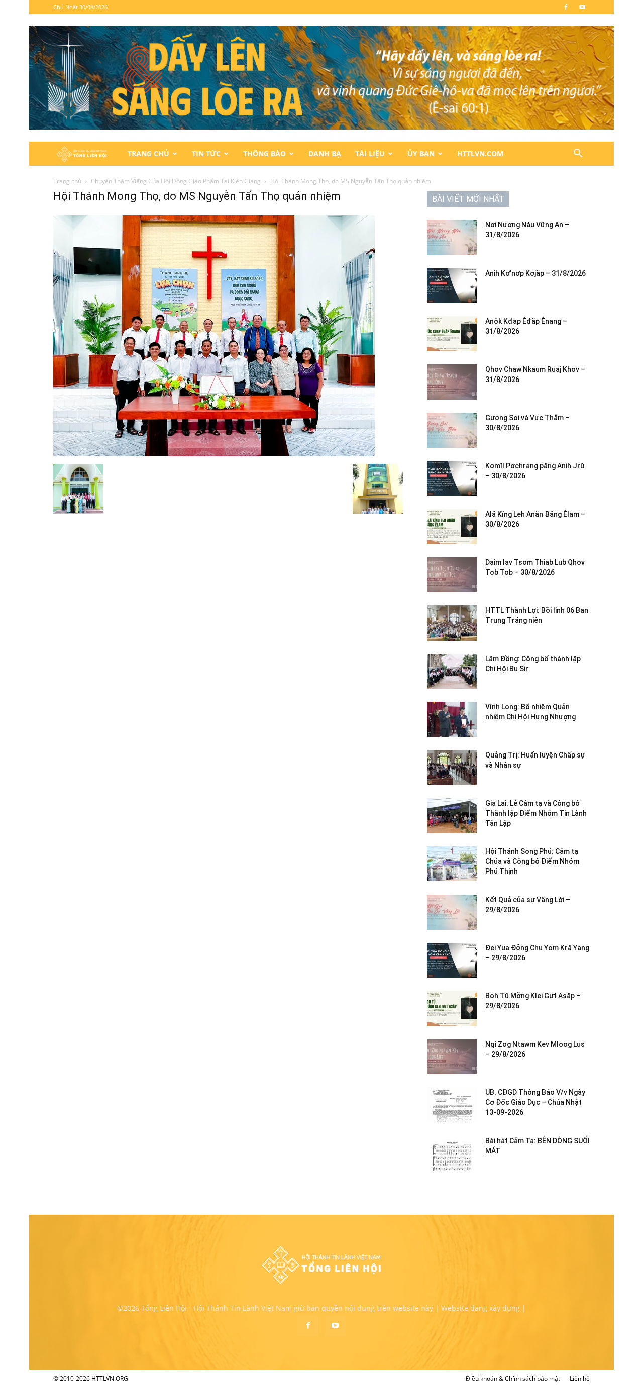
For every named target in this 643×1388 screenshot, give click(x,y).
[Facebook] (565, 7)
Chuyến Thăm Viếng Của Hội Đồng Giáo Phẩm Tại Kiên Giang (176, 181)
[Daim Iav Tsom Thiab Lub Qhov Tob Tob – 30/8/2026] (452, 574)
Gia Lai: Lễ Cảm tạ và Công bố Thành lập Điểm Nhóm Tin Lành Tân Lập (536, 813)
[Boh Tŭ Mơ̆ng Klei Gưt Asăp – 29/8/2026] (452, 1008)
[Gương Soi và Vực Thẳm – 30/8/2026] (452, 430)
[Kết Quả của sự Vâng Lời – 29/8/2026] (452, 912)
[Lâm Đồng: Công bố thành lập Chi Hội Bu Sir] (452, 671)
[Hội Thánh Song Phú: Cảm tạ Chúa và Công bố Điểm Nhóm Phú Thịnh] (452, 863)
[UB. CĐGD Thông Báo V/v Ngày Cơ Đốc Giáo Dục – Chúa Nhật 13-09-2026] (452, 1104)
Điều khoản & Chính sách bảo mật (513, 1378)
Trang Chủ (148, 153)
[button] (578, 154)
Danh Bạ (324, 153)
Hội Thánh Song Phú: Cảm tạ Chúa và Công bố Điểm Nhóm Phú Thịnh (532, 861)
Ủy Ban (421, 153)
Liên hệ (580, 1378)
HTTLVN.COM (480, 153)
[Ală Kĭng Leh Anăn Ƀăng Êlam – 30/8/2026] (452, 526)
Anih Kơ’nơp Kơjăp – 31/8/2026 (535, 273)
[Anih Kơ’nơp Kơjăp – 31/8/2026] (452, 285)
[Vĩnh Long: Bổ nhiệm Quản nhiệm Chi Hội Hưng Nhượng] (452, 719)
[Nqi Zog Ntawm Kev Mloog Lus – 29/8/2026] (452, 1056)
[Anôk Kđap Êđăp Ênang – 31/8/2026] (452, 333)
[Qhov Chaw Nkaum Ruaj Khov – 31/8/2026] (452, 382)
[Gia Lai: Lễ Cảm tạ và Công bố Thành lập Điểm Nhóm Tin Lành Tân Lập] (452, 815)
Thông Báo (264, 153)
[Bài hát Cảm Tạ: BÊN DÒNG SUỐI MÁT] (452, 1153)
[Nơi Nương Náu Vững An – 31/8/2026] (452, 237)
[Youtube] (582, 7)
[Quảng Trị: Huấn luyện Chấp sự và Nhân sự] (452, 767)
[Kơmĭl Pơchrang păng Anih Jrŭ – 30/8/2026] (452, 478)
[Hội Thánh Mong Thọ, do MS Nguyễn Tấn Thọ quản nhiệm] (214, 453)
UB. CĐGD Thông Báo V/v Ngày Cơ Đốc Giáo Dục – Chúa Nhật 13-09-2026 (535, 1102)
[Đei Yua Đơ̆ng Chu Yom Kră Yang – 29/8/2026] (452, 960)
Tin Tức (206, 153)
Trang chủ (67, 181)
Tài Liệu (370, 153)
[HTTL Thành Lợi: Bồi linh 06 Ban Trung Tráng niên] (452, 623)
